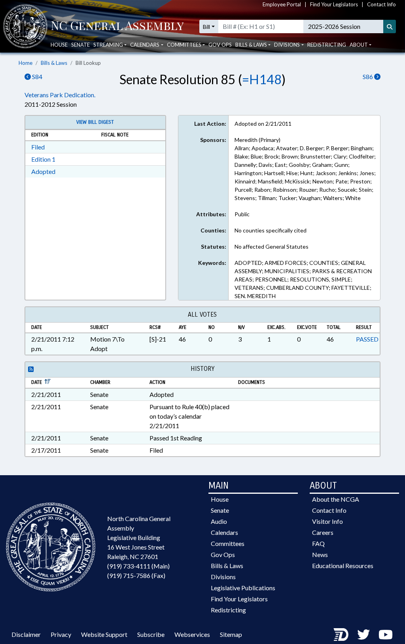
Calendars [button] (144, 45)
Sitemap (231, 634)
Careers (322, 532)
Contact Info (381, 4)
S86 (368, 76)
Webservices (192, 634)
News (320, 554)
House (59, 45)
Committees (227, 543)
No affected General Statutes (271, 246)
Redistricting (326, 45)
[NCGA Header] (117, 26)
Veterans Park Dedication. (60, 94)
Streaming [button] (108, 45)
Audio (219, 521)
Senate (80, 45)
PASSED (367, 339)
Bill (206, 26)
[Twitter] (363, 634)
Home (25, 63)
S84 (36, 76)
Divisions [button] (287, 45)
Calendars (224, 532)
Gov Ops (220, 45)
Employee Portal (282, 4)
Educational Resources (342, 565)
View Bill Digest (95, 122)
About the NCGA (335, 499)
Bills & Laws (54, 63)
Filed (38, 147)
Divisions (223, 576)
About (359, 45)
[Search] (389, 26)
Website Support (104, 634)
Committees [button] (184, 45)
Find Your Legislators (334, 4)
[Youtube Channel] (385, 634)
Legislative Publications (243, 587)
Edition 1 (43, 159)
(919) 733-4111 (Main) (138, 566)
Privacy (61, 634)
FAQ (318, 543)
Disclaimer (26, 634)
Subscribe (151, 634)
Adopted (43, 171)
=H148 (262, 79)
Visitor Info (327, 521)
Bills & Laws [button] (251, 45)
